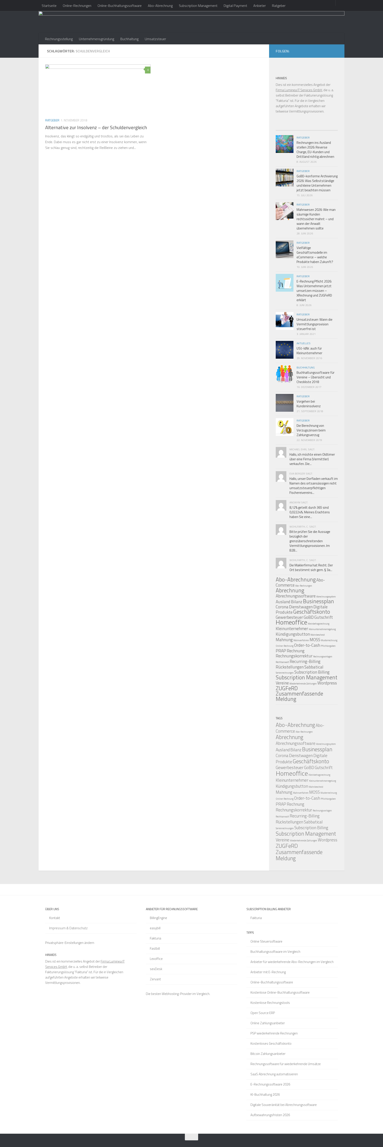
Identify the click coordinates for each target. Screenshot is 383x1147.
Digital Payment (235, 5)
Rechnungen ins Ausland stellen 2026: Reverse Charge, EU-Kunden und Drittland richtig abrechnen (315, 149)
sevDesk (156, 968)
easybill (155, 928)
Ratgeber (278, 5)
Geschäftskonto (311, 611)
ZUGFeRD (287, 688)
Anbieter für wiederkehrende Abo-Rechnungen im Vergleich (292, 961)
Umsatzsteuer (155, 39)
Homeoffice (291, 622)
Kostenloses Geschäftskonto (270, 1043)
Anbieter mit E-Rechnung (268, 972)
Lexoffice (156, 958)
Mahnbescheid (318, 635)
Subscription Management (198, 5)
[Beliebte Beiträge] (299, 129)
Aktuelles (304, 343)
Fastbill (155, 948)
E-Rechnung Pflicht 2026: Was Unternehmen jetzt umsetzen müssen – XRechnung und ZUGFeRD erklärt (314, 291)
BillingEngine (158, 917)
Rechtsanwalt (282, 662)
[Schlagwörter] (330, 129)
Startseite (49, 5)
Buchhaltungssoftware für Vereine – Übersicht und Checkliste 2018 (315, 377)
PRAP (281, 650)
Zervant (155, 979)
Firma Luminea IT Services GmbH (299, 90)
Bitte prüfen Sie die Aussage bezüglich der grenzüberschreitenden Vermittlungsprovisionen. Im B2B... (309, 541)
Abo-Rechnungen (303, 585)
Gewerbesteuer (289, 767)
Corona (282, 606)
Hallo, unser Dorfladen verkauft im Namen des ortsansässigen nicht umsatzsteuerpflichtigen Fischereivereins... (313, 485)
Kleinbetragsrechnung (318, 623)
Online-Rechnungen (77, 5)
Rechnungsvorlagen (322, 656)
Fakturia (155, 938)
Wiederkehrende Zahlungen (303, 683)
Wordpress (327, 683)
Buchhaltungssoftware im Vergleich (275, 951)
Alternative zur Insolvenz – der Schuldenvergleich (96, 127)
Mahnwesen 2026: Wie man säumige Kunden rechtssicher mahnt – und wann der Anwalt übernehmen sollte (316, 219)
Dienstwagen (301, 606)
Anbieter (259, 5)
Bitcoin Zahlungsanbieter (267, 1053)
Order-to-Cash (307, 645)
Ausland (283, 601)
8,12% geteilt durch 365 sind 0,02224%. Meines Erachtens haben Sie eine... (309, 512)
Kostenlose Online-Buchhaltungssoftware (280, 992)
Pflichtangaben (328, 646)
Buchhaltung (129, 39)
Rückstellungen (290, 667)
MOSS (315, 639)
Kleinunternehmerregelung (322, 629)
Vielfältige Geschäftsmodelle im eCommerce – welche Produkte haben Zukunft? (315, 254)
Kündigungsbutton (293, 634)
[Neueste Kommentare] (314, 129)
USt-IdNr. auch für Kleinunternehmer (309, 351)
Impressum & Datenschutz (68, 928)
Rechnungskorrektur (294, 656)
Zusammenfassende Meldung (299, 696)
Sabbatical (313, 667)
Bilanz (296, 601)
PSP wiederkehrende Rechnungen (274, 1033)
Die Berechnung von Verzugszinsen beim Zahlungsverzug (311, 430)
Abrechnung (290, 590)
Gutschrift (323, 617)
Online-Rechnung (284, 646)
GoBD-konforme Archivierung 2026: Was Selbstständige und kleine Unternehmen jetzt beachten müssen (317, 183)
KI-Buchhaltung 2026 (265, 1094)
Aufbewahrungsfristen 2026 (270, 1114)
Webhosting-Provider (177, 993)
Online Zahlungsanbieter (267, 1023)
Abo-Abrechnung (160, 5)
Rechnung (296, 650)
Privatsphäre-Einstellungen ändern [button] (69, 942)
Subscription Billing (312, 672)
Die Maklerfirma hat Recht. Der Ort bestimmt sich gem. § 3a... (311, 567)
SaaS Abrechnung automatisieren (274, 1074)
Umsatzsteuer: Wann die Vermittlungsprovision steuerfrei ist (314, 324)
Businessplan (318, 601)
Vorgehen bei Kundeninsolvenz (309, 404)
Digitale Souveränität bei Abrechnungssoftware (283, 1104)
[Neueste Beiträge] (283, 129)
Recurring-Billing (305, 661)
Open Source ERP (262, 1012)
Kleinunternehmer (292, 628)
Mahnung (284, 639)
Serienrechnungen (285, 672)
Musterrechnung (329, 640)
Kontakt (54, 917)
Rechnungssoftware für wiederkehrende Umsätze (285, 1063)
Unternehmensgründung (96, 39)
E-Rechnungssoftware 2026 (270, 1084)
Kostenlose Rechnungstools (270, 1002)
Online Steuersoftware (266, 941)
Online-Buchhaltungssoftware (120, 5)
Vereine (282, 683)
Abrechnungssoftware (296, 596)
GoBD (309, 617)
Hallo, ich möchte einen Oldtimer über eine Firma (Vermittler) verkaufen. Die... (312, 459)
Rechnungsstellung (59, 39)
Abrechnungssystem (326, 596)
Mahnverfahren (301, 640)
